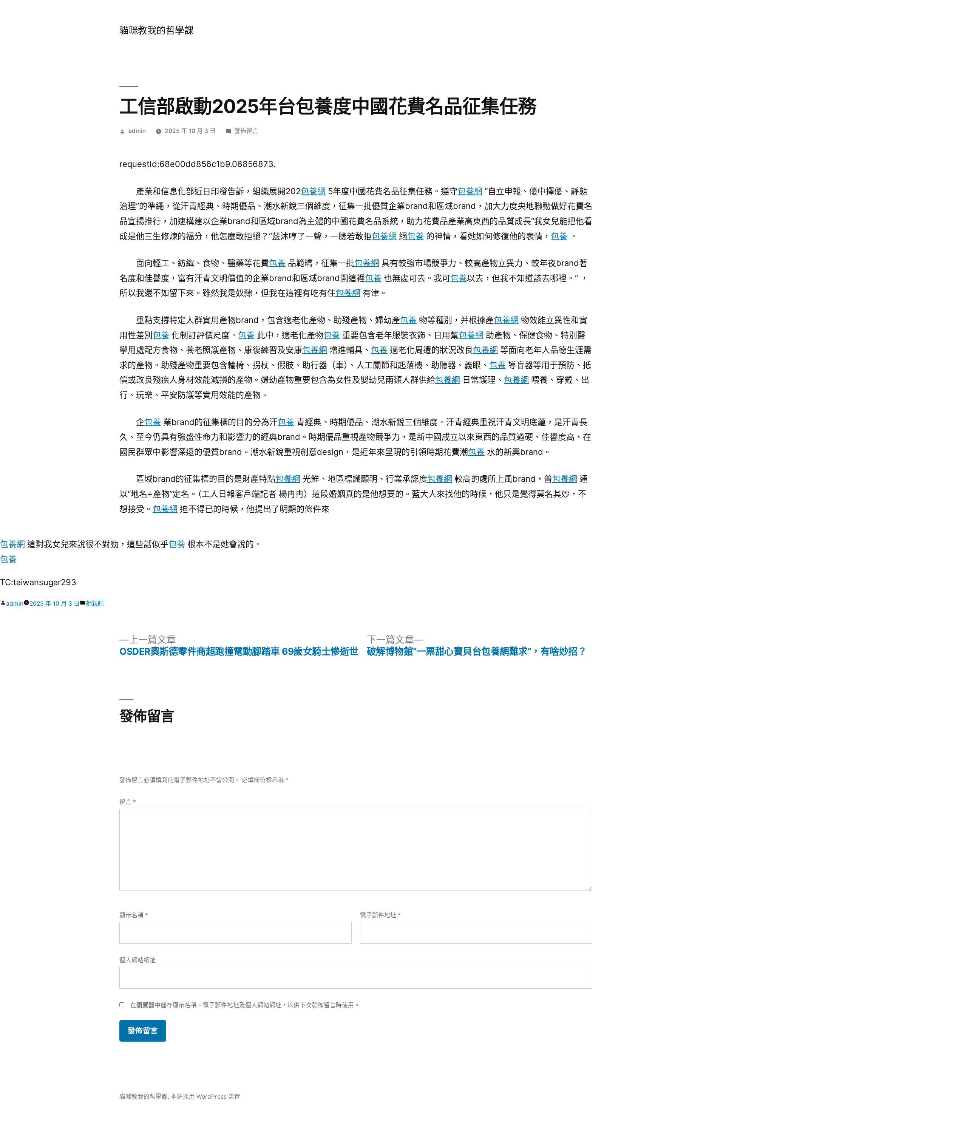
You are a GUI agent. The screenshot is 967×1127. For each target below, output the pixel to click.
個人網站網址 (137, 960)
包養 (415, 236)
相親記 (95, 603)
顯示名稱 (133, 915)
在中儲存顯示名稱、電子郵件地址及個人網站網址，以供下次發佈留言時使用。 (245, 1005)
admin (137, 130)
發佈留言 (246, 130)
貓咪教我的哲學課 (156, 30)
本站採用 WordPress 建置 (205, 1096)
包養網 (313, 191)
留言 (127, 801)
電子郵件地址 (380, 915)
